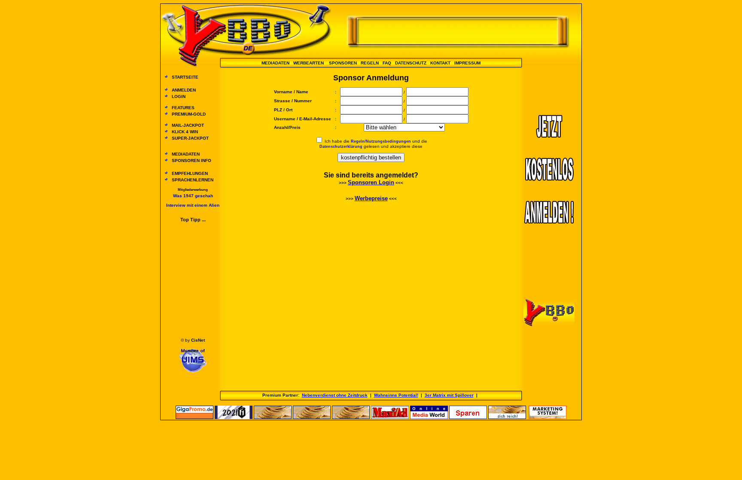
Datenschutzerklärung (340, 146)
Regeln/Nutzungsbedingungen (381, 141)
